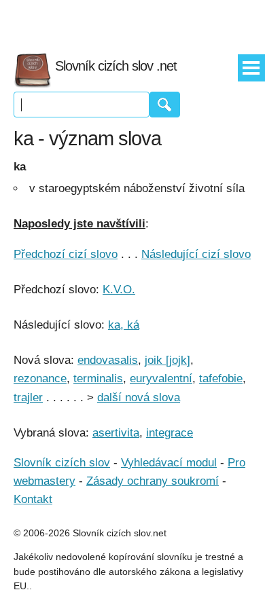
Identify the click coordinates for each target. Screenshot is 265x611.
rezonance (40, 378)
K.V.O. (119, 289)
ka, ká (123, 324)
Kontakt (33, 499)
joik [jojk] (167, 360)
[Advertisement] (132, 20)
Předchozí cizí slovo (66, 254)
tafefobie (221, 378)
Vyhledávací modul (169, 462)
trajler (28, 397)
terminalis (98, 378)
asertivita (115, 432)
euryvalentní (161, 378)
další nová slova (138, 397)
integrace (169, 432)
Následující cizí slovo (196, 254)
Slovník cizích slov (62, 462)
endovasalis (107, 360)
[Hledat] (164, 104)
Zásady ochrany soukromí (152, 481)
